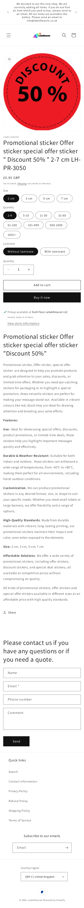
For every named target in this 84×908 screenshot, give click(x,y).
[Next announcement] (76, 12)
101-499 (33, 225)
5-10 (26, 215)
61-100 (12, 225)
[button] (8, 35)
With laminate (55, 251)
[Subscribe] (66, 848)
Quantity (8, 261)
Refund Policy (18, 801)
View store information (23, 323)
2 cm (11, 198)
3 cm (29, 198)
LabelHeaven (35, 900)
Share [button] (12, 612)
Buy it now (42, 297)
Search (13, 772)
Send (16, 741)
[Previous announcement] (8, 12)
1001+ (12, 235)
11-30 (43, 215)
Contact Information (23, 781)
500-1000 (56, 225)
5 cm (46, 198)
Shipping (21, 183)
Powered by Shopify (54, 900)
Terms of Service (20, 820)
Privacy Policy (18, 791)
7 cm (64, 198)
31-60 (62, 215)
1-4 (10, 215)
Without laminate (21, 251)
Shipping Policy (19, 811)
